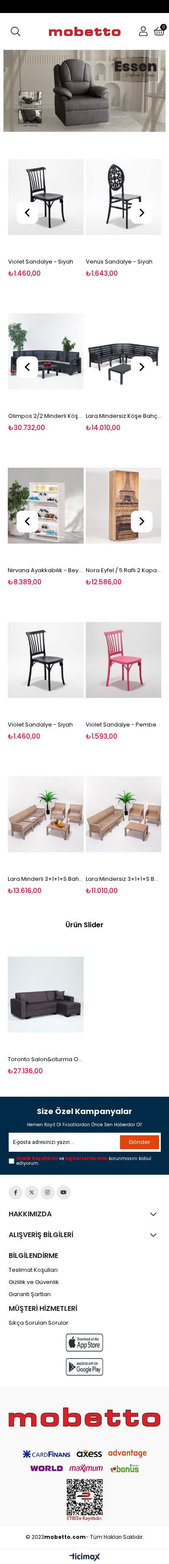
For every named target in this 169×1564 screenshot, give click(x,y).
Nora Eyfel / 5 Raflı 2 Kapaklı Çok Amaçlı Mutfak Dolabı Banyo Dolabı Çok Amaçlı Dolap (66, 570)
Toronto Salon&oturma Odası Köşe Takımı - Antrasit (46, 1059)
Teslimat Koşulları (33, 1270)
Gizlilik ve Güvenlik (34, 1282)
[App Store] (84, 1342)
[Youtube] (64, 1192)
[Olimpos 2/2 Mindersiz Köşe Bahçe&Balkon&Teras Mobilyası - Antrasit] (126, 351)
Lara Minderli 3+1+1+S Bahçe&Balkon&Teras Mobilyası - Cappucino (46, 879)
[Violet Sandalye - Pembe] (124, 660)
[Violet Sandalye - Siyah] (46, 660)
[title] (85, 91)
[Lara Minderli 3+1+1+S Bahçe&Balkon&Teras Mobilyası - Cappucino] (46, 814)
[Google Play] (84, 1367)
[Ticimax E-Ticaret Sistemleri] (84, 1557)
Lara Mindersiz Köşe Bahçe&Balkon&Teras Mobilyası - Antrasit (48, 416)
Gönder (139, 1142)
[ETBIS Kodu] (85, 1500)
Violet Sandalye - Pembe (121, 724)
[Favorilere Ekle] (45, 208)
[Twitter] (32, 1192)
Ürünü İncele (60, 208)
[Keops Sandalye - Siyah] (124, 197)
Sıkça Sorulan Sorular (38, 1323)
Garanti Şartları (30, 1294)
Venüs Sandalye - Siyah (41, 261)
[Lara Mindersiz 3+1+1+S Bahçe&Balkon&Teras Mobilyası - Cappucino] (124, 814)
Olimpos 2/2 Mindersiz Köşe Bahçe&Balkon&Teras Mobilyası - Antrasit (126, 416)
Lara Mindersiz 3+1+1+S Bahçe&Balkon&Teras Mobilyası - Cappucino (124, 879)
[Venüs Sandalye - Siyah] (46, 197)
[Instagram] (48, 1192)
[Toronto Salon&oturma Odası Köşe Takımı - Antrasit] (46, 995)
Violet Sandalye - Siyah (40, 724)
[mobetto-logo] (85, 1417)
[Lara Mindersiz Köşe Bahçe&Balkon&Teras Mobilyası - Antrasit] (48, 351)
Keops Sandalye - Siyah (119, 261)
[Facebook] (16, 1192)
